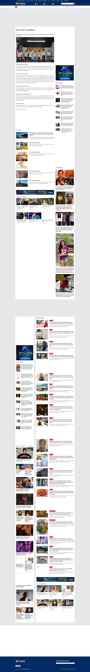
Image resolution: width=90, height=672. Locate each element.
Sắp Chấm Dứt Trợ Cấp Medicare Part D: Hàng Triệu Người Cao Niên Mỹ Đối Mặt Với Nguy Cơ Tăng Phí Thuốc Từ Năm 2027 (27, 403)
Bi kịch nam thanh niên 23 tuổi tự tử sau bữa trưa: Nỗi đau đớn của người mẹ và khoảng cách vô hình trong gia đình (61, 408)
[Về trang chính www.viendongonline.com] (16, 0)
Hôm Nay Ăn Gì (52, 511)
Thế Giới (51, 320)
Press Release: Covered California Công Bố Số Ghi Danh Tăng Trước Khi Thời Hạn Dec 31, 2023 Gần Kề (41, 134)
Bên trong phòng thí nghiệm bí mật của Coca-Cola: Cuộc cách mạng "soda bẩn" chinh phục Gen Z (60, 421)
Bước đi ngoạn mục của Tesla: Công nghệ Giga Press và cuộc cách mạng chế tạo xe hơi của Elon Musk (65, 295)
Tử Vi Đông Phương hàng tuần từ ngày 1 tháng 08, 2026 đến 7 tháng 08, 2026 (27, 409)
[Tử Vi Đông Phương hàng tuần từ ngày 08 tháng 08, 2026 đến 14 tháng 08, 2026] (18, 427)
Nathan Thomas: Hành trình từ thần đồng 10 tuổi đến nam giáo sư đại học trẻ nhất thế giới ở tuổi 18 (61, 333)
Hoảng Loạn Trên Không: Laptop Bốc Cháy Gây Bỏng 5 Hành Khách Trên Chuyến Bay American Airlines (61, 387)
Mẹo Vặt (51, 489)
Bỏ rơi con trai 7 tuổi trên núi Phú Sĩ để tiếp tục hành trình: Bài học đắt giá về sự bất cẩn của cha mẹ (61, 472)
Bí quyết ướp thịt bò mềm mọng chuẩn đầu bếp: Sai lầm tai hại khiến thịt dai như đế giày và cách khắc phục (61, 493)
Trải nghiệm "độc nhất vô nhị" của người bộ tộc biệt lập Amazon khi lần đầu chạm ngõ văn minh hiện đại (61, 398)
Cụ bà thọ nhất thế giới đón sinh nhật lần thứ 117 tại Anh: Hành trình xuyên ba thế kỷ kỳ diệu (67, 112)
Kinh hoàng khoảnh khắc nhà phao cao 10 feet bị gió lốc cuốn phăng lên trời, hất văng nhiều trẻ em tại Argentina (61, 549)
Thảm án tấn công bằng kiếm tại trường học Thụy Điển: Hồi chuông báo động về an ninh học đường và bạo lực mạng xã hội (61, 482)
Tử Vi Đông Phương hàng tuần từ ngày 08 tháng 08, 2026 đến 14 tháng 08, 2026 (26, 427)
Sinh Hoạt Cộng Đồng (34, 142)
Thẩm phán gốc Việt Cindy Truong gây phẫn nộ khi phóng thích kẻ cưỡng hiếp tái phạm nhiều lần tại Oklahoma (28, 6)
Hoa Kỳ (51, 329)
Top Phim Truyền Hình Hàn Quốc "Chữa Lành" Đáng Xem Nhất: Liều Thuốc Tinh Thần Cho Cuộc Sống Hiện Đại (61, 458)
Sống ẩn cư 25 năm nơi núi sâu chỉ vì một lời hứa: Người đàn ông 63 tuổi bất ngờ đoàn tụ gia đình (61, 377)
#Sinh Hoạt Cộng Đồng (22, 109)
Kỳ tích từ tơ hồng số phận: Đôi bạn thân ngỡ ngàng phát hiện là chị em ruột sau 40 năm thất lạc (67, 124)
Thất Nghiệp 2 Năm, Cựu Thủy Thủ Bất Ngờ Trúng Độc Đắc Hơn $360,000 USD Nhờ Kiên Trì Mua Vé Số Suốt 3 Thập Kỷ (61, 560)
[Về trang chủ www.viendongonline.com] (20, 3)
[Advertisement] (45, 17)
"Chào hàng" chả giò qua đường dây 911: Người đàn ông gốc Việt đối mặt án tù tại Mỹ (65, 188)
